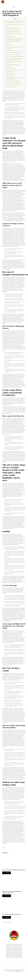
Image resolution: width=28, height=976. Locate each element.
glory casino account (12, 161)
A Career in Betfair (9, 75)
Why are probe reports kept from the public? (14, 52)
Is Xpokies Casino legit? (10, 73)
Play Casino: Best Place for (10, 36)
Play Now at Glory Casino (10, 50)
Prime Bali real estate (9, 71)
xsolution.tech (18, 971)
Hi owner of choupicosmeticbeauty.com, (13, 29)
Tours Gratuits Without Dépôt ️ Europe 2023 (11, 914)
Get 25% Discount (9, 45)
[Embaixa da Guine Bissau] (2, 2)
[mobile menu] (26, 2)
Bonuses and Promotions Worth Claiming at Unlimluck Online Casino (12, 892)
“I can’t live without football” (11, 86)
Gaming (7, 43)
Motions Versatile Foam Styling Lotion (12, 54)
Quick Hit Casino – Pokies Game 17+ (12, 81)
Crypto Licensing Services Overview (12, 27)
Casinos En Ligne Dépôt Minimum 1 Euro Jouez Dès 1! (13, 870)
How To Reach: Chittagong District (12, 31)
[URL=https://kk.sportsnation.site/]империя (14, 56)
